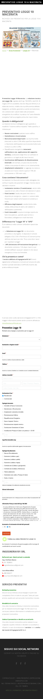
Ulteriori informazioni (8, 489)
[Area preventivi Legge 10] (4, 539)
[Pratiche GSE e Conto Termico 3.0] (20, 663)
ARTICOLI (9, 690)
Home (4, 50)
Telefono (7, 364)
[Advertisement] (21, 74)
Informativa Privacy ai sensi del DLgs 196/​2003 (14, 504)
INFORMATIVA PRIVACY (30, 690)
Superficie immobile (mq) (9, 440)
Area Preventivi (14, 50)
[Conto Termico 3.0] (25, 663)
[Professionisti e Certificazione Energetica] (16, 663)
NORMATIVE (17, 690)
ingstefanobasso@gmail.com (11, 323)
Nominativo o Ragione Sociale (13, 345)
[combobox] (21, 339)
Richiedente (8, 336)
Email (6, 353)
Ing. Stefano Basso (9, 683)
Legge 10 (26, 50)
